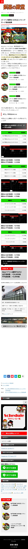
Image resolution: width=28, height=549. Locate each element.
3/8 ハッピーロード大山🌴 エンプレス (12, 484)
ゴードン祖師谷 (20, 79)
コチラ (6, 314)
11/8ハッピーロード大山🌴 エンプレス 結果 (13, 487)
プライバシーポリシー (7, 539)
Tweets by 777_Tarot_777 (8, 456)
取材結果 (11, 383)
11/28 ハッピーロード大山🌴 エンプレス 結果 (13, 486)
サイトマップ (16, 539)
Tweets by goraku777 (7, 448)
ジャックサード (6, 383)
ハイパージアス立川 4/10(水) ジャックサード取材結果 (18, 525)
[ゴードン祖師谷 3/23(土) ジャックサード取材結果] (15, 376)
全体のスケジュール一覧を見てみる (14, 326)
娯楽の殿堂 (14, 545)
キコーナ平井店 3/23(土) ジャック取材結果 (15, 392)
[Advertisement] (14, 341)
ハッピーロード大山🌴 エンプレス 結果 (12, 493)
